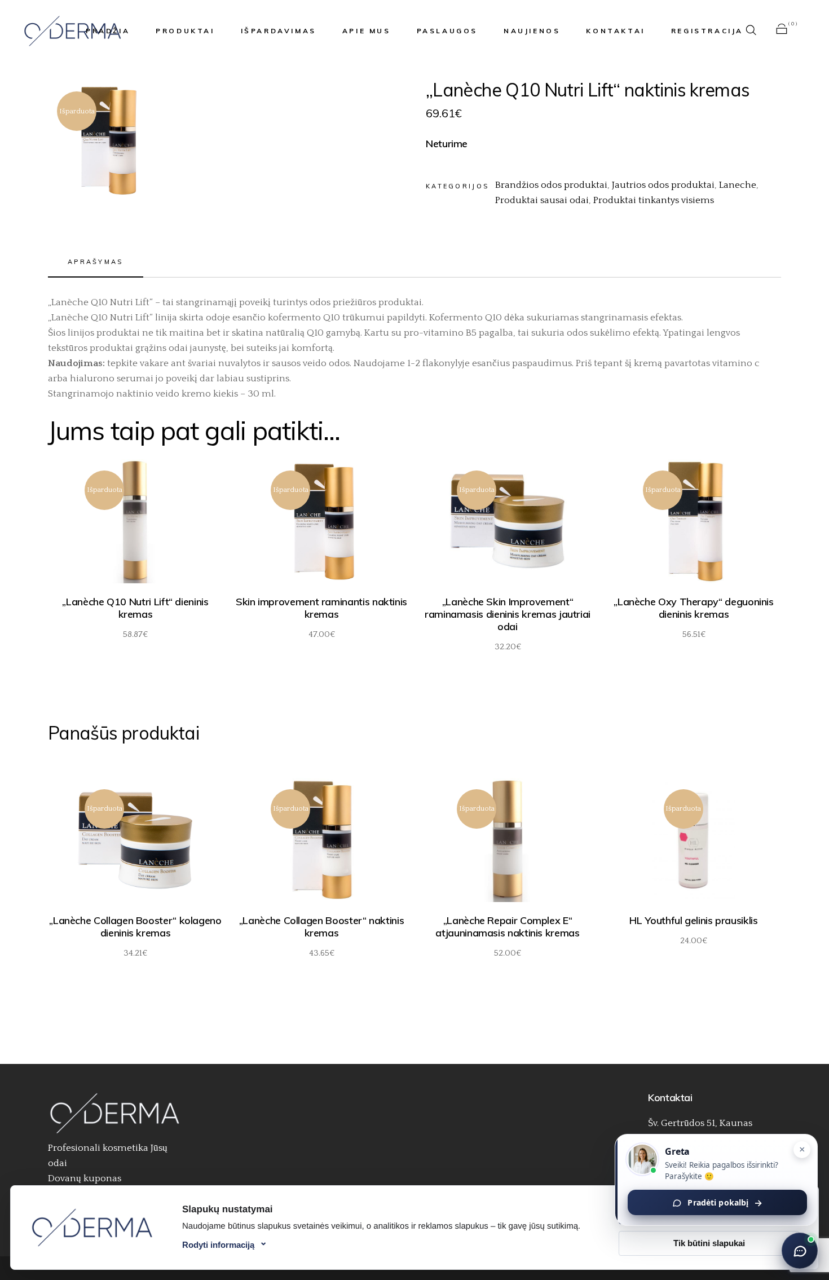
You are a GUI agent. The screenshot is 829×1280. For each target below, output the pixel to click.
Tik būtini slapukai (709, 1243)
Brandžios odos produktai (551, 185)
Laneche (737, 185)
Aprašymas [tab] (96, 262)
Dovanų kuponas (84, 1178)
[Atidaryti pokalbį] (800, 1251)
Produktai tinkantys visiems (653, 200)
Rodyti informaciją (218, 1245)
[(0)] (781, 31)
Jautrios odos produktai (663, 185)
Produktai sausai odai (542, 200)
